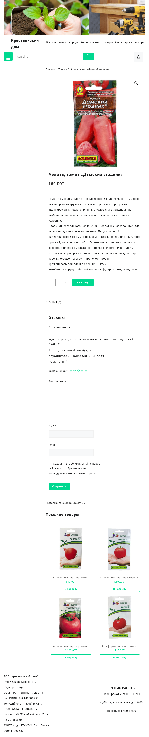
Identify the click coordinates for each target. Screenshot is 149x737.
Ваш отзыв (57, 381)
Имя (52, 425)
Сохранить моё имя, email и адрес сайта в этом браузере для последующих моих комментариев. (74, 468)
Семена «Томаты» (73, 503)
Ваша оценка (58, 370)
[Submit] (88, 56)
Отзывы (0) (53, 302)
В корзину (83, 282)
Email (53, 444)
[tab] (55, 302)
